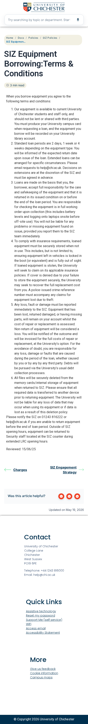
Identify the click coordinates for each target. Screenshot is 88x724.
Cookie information (44, 673)
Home (9, 37)
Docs (21, 37)
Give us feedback (43, 669)
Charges (20, 470)
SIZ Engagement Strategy (63, 469)
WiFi (28, 624)
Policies (33, 37)
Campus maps (41, 677)
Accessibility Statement (43, 633)
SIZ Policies (50, 37)
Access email (36, 628)
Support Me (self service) (44, 620)
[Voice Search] (78, 19)
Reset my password (40, 615)
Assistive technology (41, 611)
